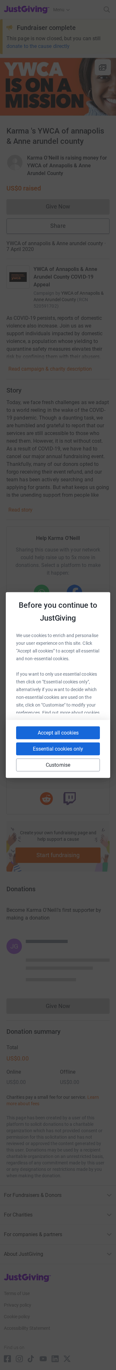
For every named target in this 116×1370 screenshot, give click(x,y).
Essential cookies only (58, 749)
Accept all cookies (58, 733)
